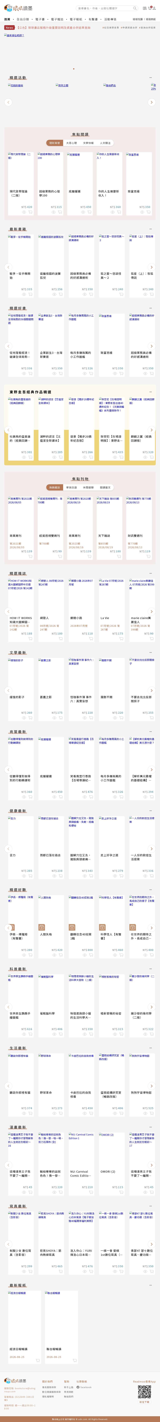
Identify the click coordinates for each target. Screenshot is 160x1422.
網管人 (44, 618)
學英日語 (71, 487)
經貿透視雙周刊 (49, 536)
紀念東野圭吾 (111, 27)
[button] (8, 102)
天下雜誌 (104, 536)
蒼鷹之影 (46, 697)
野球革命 (46, 1092)
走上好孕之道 (109, 855)
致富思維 (134, 191)
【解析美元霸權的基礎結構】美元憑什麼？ (141, 780)
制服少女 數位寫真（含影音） (20, 1253)
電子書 (40, 19)
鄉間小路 (76, 618)
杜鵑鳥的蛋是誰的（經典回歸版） (21, 438)
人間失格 (46, 934)
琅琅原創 (151, 19)
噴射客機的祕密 (111, 1013)
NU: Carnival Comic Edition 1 (80, 1175)
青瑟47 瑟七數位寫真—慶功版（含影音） (142, 1255)
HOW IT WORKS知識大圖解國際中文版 (21, 622)
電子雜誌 (57, 19)
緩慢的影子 (17, 697)
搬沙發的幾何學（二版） (141, 1015)
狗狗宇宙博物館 (141, 1092)
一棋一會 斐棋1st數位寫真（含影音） (112, 1255)
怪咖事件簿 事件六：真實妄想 (81, 699)
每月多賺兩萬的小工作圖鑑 (80, 355)
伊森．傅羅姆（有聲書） (19, 936)
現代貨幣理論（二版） (19, 193)
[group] (80, 52)
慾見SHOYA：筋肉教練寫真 (50, 1253)
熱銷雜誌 (54, 487)
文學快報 (88, 143)
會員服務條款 (49, 1387)
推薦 (7, 19)
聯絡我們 (68, 1396)
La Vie (105, 618)
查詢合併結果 (148, 27)
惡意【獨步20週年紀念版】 (81, 438)
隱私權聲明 (48, 1396)
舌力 (13, 855)
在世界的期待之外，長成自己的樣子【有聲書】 (141, 938)
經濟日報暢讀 (19, 1349)
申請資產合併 (130, 27)
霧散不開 (106, 697)
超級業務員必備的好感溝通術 (80, 275)
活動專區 (110, 19)
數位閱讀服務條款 (51, 1391)
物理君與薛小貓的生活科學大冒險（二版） (80, 1017)
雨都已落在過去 (50, 855)
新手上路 (68, 1387)
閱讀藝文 (105, 487)
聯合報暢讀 (54, 1349)
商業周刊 (16, 536)
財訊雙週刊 (135, 536)
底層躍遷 (75, 191)
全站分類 (23, 19)
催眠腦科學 (47, 1013)
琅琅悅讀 (138, 19)
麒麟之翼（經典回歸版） (141, 438)
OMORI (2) (108, 1171)
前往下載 (145, 1402)
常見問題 (68, 1391)
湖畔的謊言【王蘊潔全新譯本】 (50, 438)
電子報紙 (76, 19)
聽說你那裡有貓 (20, 1092)
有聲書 (93, 19)
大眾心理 (71, 143)
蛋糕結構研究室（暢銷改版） (111, 1094)
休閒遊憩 (88, 487)
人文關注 (105, 143)
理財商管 (54, 143)
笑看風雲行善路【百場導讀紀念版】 (80, 780)
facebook (86, 1387)
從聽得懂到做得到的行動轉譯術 (20, 778)
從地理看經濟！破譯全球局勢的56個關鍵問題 (20, 357)
